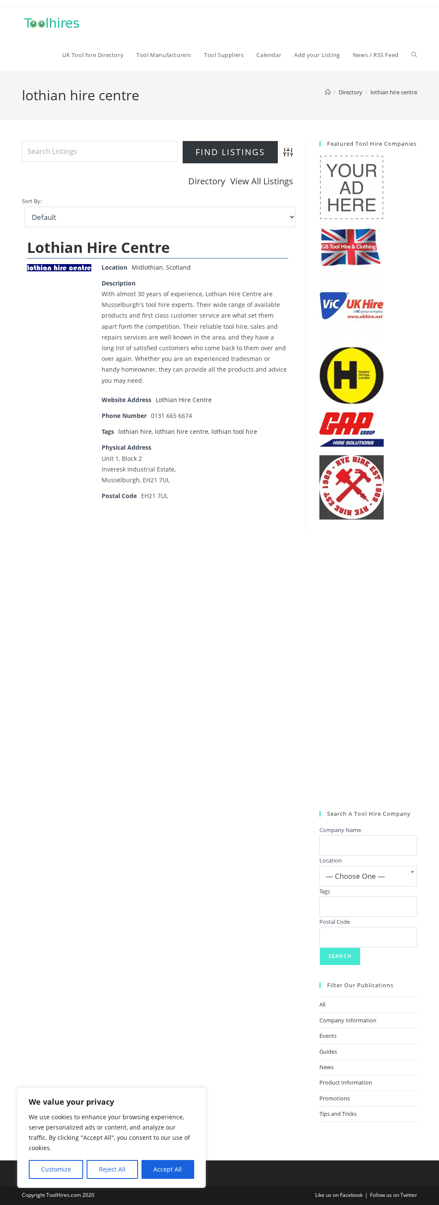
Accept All (167, 1169)
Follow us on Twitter (393, 1195)
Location (330, 860)
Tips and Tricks (338, 1114)
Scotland (178, 267)
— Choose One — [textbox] (355, 876)
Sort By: (32, 201)
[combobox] (368, 876)
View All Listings (261, 181)
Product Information (345, 1082)
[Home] (328, 92)
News (326, 1067)
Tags (324, 891)
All (322, 1004)
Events (328, 1036)
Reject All (112, 1169)
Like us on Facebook (339, 1195)
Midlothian (147, 267)
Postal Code (334, 922)
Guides (328, 1051)
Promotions (334, 1098)
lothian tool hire (234, 431)
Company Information (347, 1020)
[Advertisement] (368, 665)
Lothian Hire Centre (98, 247)
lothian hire (135, 431)
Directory (206, 181)
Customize (56, 1169)
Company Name (340, 830)
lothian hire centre (393, 92)
